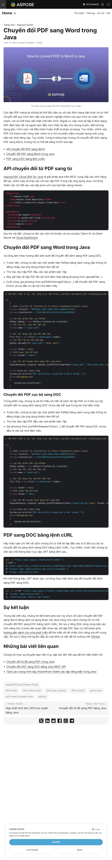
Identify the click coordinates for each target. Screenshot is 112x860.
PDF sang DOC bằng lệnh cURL (25, 158)
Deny (80, 850)
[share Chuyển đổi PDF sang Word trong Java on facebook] (59, 721)
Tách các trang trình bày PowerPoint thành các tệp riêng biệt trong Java (51, 671)
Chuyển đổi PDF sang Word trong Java (30, 153)
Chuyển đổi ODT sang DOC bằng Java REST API (36, 666)
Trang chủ (9, 24)
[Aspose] (22, 4)
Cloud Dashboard (26, 237)
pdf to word (95, 690)
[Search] (108, 4)
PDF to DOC (11, 690)
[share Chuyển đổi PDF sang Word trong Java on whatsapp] (66, 721)
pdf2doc (42, 696)
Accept (56, 842)
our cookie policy (22, 836)
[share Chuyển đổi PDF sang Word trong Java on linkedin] (47, 721)
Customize (32, 850)
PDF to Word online (32, 690)
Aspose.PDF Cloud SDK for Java (23, 176)
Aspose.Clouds (25, 24)
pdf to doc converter (56, 690)
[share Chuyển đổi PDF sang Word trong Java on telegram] (72, 721)
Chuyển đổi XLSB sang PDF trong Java (30, 661)
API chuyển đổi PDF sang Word (25, 149)
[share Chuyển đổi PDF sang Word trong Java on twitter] (41, 721)
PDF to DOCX (78, 690)
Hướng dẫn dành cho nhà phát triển (26, 632)
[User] (102, 4)
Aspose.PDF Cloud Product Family (22, 684)
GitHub (95, 636)
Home (7, 13)
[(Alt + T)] (15, 13)
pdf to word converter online (19, 696)
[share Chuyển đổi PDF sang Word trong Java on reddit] (53, 721)
